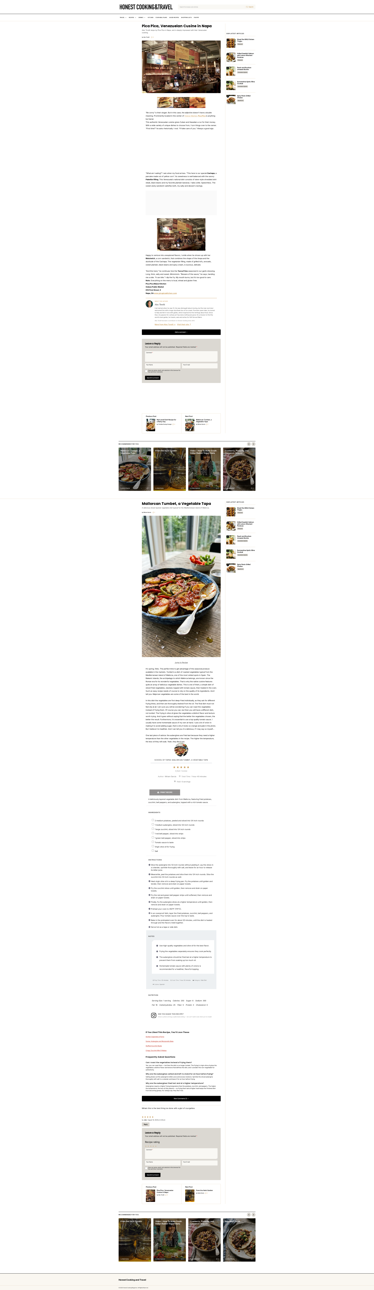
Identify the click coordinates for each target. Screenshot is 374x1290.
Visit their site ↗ (184, 324)
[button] (181, 332)
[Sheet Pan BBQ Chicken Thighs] (231, 43)
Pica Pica (202, 116)
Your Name (149, 364)
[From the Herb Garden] (169, 469)
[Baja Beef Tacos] (239, 1240)
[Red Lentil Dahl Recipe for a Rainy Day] (161, 423)
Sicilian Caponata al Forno (155, 1037)
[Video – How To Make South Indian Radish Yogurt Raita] (204, 469)
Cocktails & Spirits (242, 72)
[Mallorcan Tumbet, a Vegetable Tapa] (201, 423)
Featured (240, 44)
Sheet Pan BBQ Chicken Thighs (245, 40)
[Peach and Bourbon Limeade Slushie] (231, 71)
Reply (146, 1124)
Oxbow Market (191, 116)
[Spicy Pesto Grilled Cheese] (231, 99)
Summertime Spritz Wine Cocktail (246, 82)
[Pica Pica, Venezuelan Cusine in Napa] (161, 1194)
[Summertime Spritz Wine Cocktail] (231, 85)
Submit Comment (153, 378)
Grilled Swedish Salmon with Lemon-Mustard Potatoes (245, 55)
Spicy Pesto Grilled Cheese (244, 97)
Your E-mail (186, 364)
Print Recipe (166, 792)
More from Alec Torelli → (165, 324)
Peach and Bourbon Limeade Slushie (244, 68)
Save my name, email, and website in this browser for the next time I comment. (164, 371)
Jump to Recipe (181, 662)
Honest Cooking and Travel (132, 1280)
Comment (149, 352)
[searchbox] (211, 7)
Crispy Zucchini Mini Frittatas (156, 1050)
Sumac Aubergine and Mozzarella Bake (159, 1041)
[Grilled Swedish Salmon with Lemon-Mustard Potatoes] (231, 57)
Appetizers (240, 100)
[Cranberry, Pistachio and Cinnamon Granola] (239, 469)
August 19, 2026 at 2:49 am (156, 1120)
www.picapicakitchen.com (165, 293)
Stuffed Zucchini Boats (154, 1046)
